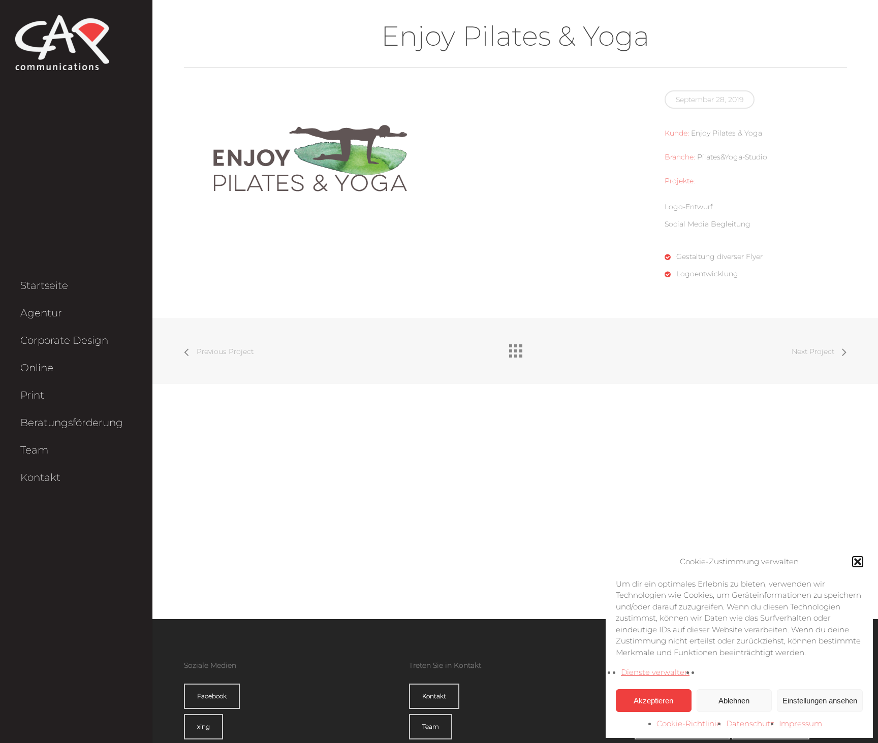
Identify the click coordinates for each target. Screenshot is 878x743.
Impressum (800, 723)
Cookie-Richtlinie (688, 723)
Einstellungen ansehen (819, 700)
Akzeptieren (653, 700)
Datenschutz (750, 723)
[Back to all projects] (515, 348)
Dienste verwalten (655, 672)
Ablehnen (733, 700)
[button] (858, 562)
